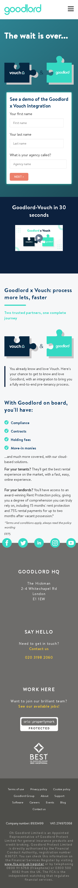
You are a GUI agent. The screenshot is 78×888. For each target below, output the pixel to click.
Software (17, 802)
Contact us (39, 648)
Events (50, 802)
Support (59, 796)
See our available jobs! (39, 706)
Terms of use (16, 789)
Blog (63, 802)
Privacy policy (38, 789)
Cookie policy (61, 789)
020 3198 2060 (39, 657)
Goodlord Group (24, 796)
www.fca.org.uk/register (24, 864)
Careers (34, 802)
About (44, 796)
